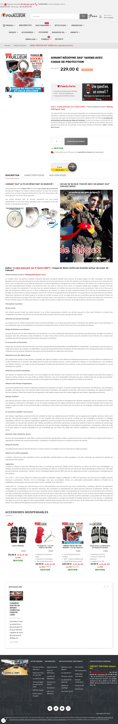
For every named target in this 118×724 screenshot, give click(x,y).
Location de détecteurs (51, 677)
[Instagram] (68, 708)
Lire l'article (14, 642)
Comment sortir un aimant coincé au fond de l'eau (15, 609)
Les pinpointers (66, 673)
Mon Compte (79, 667)
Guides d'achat (52, 667)
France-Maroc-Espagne (38, 695)
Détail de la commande (79, 675)
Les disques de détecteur (66, 681)
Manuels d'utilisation (79, 681)
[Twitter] (56, 708)
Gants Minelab (18, 546)
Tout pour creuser (67, 676)
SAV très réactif (38, 690)
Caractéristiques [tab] (34, 175)
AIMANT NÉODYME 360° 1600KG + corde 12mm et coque (73, 547)
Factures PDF (79, 685)
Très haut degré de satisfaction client (38, 684)
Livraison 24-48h (38, 678)
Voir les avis (60, 170)
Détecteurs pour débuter (66, 668)
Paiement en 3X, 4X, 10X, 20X (38, 674)
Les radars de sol (67, 691)
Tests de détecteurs (50, 672)
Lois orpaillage (24, 713)
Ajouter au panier (76, 141)
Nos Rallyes (51, 688)
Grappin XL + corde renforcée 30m (45, 547)
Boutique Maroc (52, 713)
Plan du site (79, 689)
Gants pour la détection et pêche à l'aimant (100, 547)
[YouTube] (62, 708)
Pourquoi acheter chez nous (38, 668)
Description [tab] (12, 175)
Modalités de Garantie (87, 713)
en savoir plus (98, 152)
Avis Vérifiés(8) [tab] (57, 175)
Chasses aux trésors (51, 683)
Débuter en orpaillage (64, 687)
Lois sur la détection (50, 692)
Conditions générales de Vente (69, 713)
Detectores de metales (37, 713)
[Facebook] (49, 708)
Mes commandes (80, 670)
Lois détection (13, 713)
